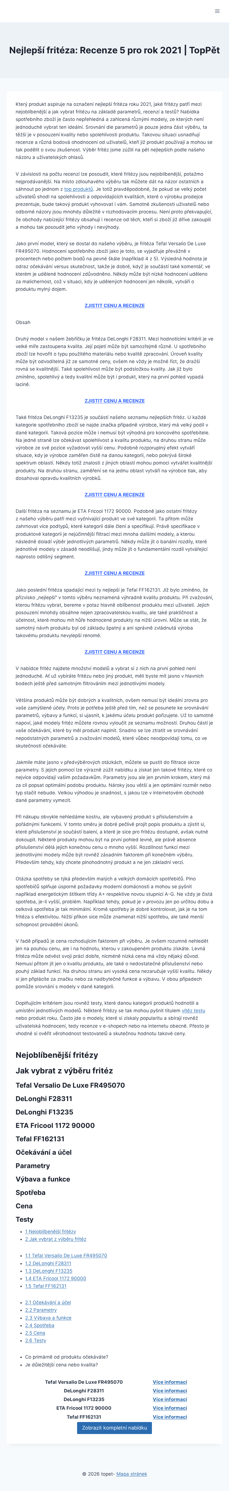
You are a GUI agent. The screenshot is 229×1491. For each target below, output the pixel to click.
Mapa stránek (131, 1474)
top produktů (78, 189)
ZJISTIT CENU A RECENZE (115, 305)
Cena (35, 1333)
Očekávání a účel (48, 1302)
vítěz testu (193, 1010)
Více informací (170, 1382)
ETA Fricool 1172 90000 (55, 1278)
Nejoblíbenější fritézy (50, 1231)
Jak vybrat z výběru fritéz (55, 1239)
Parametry (41, 1310)
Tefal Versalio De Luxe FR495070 (66, 1255)
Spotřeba (39, 1325)
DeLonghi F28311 (48, 1263)
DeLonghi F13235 (48, 1271)
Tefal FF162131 (45, 1286)
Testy (35, 1340)
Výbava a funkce (48, 1318)
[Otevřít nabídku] (217, 11)
